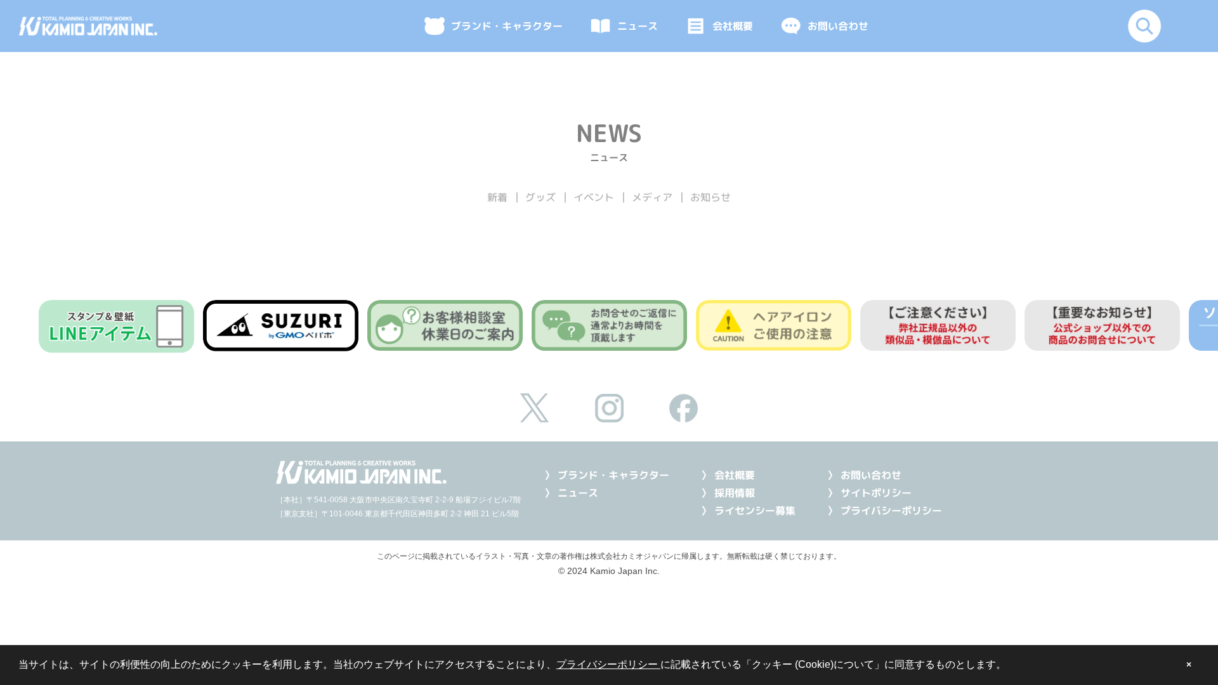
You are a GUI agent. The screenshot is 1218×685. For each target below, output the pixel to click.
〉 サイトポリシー (869, 493)
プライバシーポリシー (608, 664)
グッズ (540, 197)
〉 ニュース (571, 493)
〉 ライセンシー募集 (748, 511)
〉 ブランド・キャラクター (606, 475)
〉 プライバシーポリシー (884, 511)
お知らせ (710, 197)
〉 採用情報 (728, 493)
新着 (497, 197)
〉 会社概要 (728, 475)
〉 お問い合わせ (864, 475)
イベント (593, 197)
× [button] (1188, 665)
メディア (652, 197)
